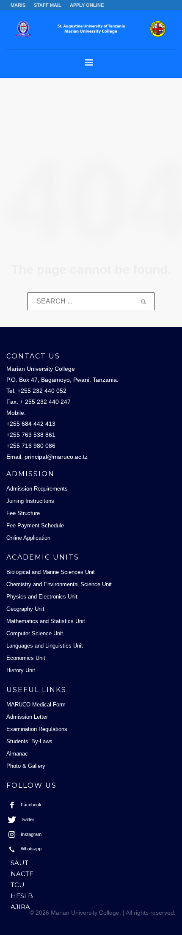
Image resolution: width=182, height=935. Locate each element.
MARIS (18, 5)
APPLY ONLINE (87, 5)
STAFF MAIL (47, 5)
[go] (143, 302)
